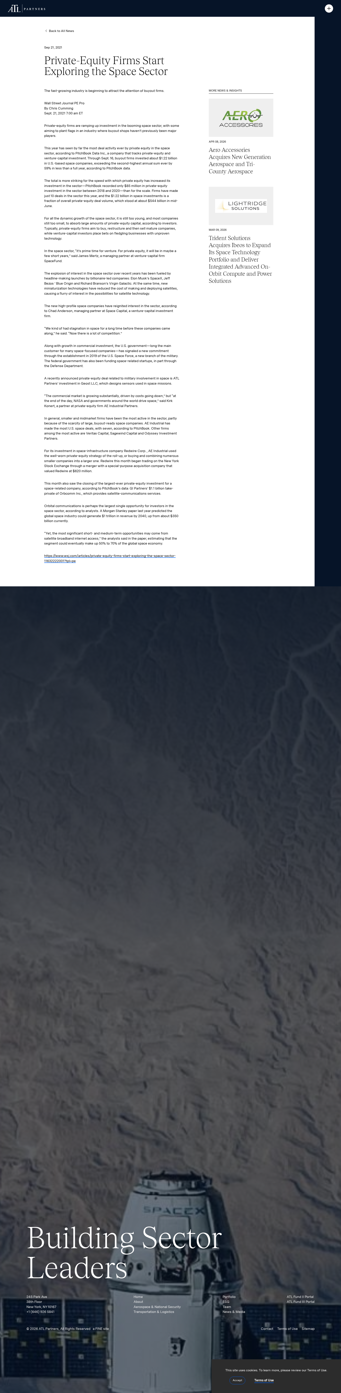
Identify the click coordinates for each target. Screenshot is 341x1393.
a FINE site (101, 1329)
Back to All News (61, 31)
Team (227, 1307)
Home (138, 1297)
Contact (267, 1329)
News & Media (234, 1312)
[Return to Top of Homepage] (26, 8)
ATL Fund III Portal (301, 1302)
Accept (237, 1380)
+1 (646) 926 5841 (40, 1312)
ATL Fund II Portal (300, 1297)
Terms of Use (287, 1329)
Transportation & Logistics (154, 1312)
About (138, 1302)
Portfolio (229, 1297)
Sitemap (308, 1329)
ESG (226, 1302)
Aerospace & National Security (157, 1307)
